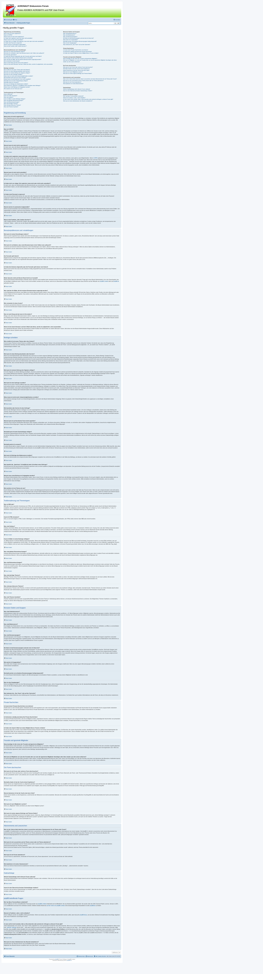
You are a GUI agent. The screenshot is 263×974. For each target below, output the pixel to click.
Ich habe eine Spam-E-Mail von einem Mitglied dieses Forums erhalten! (80, 53)
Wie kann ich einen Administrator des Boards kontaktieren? (77, 101)
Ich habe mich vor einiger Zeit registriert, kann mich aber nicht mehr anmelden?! (24, 41)
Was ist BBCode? (8, 94)
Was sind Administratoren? (69, 33)
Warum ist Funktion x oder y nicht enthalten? (74, 97)
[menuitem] (15, 20)
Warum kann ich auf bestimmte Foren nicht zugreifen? (17, 79)
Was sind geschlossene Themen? (12, 105)
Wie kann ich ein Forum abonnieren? (72, 82)
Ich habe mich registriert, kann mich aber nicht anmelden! (18, 38)
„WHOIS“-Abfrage (11, 927)
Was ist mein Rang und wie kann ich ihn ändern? (16, 62)
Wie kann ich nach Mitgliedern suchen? (73, 72)
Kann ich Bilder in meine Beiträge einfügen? (14, 98)
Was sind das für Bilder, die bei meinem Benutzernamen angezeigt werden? (22, 59)
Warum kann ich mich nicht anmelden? (13, 39)
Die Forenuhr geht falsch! (10, 54)
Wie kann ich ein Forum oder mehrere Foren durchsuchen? (78, 67)
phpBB (56, 959)
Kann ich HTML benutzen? (10, 95)
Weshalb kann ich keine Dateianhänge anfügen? (16, 80)
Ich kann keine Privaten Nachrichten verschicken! (75, 50)
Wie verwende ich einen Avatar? (12, 61)
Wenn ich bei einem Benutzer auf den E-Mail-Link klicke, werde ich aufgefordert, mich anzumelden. (28, 64)
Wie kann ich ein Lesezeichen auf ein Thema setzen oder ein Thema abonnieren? (83, 80)
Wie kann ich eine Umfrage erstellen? (13, 74)
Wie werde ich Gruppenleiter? (70, 39)
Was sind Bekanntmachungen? (11, 102)
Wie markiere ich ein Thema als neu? (13, 88)
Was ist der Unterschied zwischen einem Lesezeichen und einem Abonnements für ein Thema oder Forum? (90, 79)
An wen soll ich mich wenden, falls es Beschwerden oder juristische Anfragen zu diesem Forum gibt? (88, 99)
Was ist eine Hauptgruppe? (70, 43)
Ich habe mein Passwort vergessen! (13, 43)
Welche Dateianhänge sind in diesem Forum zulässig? (76, 89)
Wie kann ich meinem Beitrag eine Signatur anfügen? (17, 72)
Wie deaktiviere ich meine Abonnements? (73, 83)
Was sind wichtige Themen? (11, 103)
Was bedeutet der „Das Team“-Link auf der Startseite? (76, 44)
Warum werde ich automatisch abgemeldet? (15, 44)
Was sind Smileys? (8, 97)
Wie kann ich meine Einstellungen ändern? (14, 51)
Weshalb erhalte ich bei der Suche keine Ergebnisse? (76, 68)
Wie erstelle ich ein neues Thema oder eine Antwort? (17, 69)
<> (23, 22)
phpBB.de (116, 281)
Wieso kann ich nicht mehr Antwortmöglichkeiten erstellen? (18, 76)
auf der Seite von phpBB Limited (56, 905)
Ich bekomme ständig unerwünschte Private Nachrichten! (77, 51)
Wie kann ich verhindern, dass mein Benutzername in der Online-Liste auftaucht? (24, 53)
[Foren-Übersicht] (10, 10)
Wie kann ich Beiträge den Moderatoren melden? (16, 84)
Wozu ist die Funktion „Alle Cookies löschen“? (15, 46)
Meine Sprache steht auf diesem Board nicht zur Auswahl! (18, 57)
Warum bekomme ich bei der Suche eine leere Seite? (76, 70)
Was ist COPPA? (8, 35)
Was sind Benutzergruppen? (70, 36)
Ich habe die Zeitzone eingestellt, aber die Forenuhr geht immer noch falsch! (23, 56)
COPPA (95, 158)
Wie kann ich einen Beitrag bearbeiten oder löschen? (17, 71)
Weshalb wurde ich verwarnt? (11, 82)
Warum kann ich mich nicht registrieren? (14, 36)
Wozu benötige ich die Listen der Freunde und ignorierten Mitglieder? (80, 58)
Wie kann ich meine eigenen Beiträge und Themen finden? (77, 73)
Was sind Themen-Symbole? (11, 106)
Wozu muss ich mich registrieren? (12, 33)
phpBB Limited (104, 281)
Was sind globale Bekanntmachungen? (13, 100)
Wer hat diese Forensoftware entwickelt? (73, 96)
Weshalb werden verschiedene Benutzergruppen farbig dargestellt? (80, 41)
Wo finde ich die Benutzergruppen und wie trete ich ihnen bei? (78, 38)
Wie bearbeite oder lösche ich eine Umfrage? (15, 77)
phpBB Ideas (83, 915)
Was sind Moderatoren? (69, 35)
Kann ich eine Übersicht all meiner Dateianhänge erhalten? (77, 90)
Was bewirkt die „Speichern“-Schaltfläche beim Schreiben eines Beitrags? (22, 85)
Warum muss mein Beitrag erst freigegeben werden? (17, 87)
